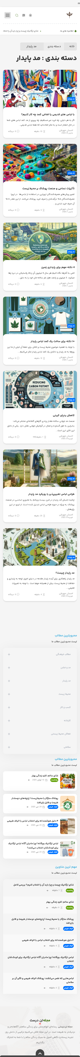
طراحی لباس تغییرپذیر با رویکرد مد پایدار (51, 494)
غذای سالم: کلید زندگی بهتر (45, 776)
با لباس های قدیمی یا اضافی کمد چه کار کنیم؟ (48, 114)
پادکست (54, 780)
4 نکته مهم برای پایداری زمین (58, 267)
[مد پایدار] (9, 681)
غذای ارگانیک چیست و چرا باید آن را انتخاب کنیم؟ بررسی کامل (43, 885)
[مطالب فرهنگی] (9, 654)
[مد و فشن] (9, 667)
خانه (72, 46)
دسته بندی (54, 46)
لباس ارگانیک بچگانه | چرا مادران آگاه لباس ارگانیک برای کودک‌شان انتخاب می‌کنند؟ (33, 846)
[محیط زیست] (9, 694)
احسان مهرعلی (66, 130)
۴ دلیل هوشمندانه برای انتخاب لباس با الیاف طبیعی (32, 821)
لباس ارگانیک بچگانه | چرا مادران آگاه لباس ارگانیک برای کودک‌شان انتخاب (41, 959)
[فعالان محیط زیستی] (9, 734)
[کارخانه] (9, 720)
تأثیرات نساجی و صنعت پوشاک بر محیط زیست (48, 189)
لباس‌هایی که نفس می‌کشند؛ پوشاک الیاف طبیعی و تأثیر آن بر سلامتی (43, 980)
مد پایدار (31, 46)
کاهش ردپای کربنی (64, 415)
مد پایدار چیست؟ (65, 573)
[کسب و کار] (9, 707)
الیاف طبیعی (52, 807)
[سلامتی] (9, 747)
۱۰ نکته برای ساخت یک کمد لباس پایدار (53, 341)
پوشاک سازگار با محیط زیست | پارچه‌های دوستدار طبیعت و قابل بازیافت (34, 801)
